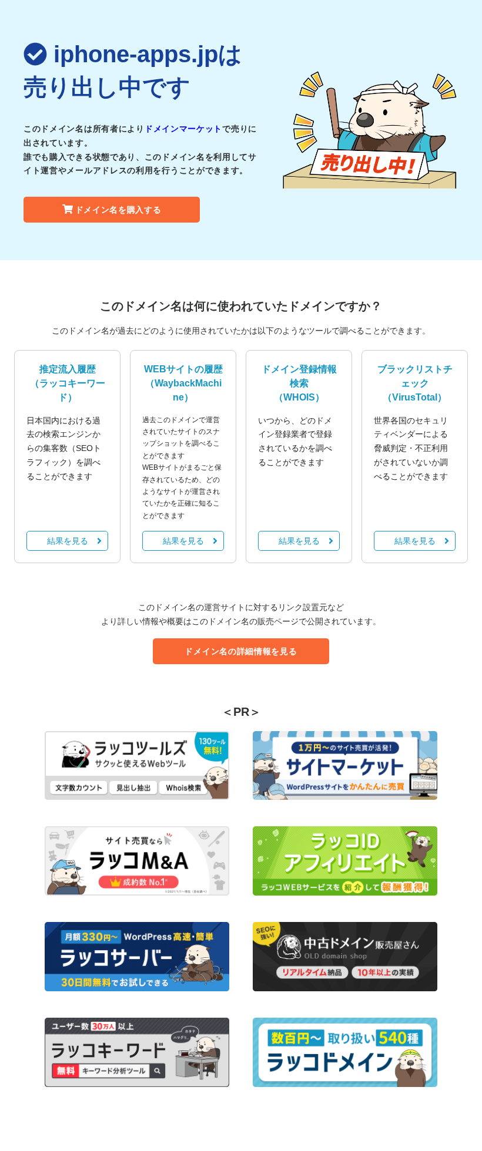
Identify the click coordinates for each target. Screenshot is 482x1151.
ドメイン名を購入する (118, 209)
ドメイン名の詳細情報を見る (241, 651)
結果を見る (67, 541)
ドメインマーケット (183, 128)
